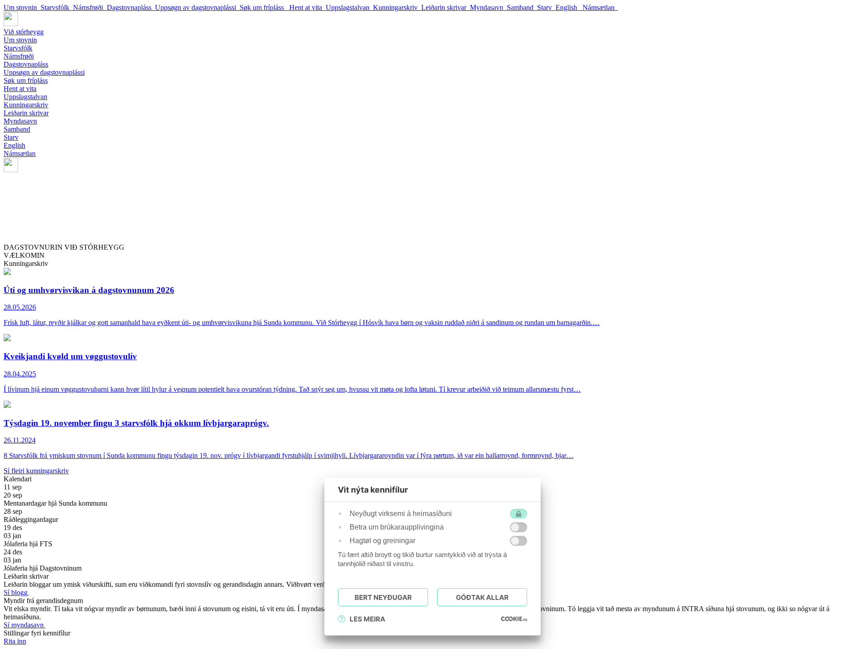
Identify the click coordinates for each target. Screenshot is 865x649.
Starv (546, 7)
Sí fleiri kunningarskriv (36, 471)
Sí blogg (16, 592)
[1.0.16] (514, 618)
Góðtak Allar (482, 597)
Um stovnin (22, 7)
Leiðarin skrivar (445, 7)
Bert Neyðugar (383, 597)
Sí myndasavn (25, 625)
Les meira (367, 619)
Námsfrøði (90, 7)
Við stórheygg (24, 32)
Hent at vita (307, 7)
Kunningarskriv (397, 7)
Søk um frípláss (264, 7)
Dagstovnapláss (131, 7)
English (569, 7)
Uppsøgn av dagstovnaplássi (197, 7)
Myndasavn (488, 7)
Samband (522, 7)
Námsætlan (600, 7)
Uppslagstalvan (349, 7)
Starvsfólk (57, 7)
